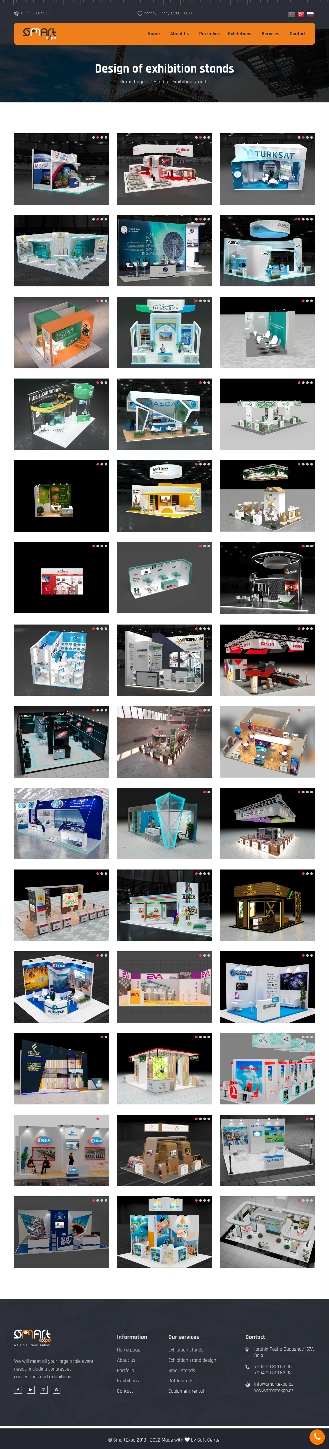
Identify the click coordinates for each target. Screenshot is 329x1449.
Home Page (132, 81)
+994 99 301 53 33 (273, 1373)
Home (154, 33)
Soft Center (209, 1440)
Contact (298, 33)
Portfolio (208, 33)
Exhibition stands (186, 1350)
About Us (179, 33)
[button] (93, 137)
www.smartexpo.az (274, 1390)
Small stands (181, 1370)
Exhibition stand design (192, 1360)
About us (126, 1360)
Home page (128, 1350)
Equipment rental (186, 1391)
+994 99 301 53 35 (273, 1367)
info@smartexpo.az (273, 1384)
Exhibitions (239, 33)
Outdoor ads (181, 1380)
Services (270, 33)
